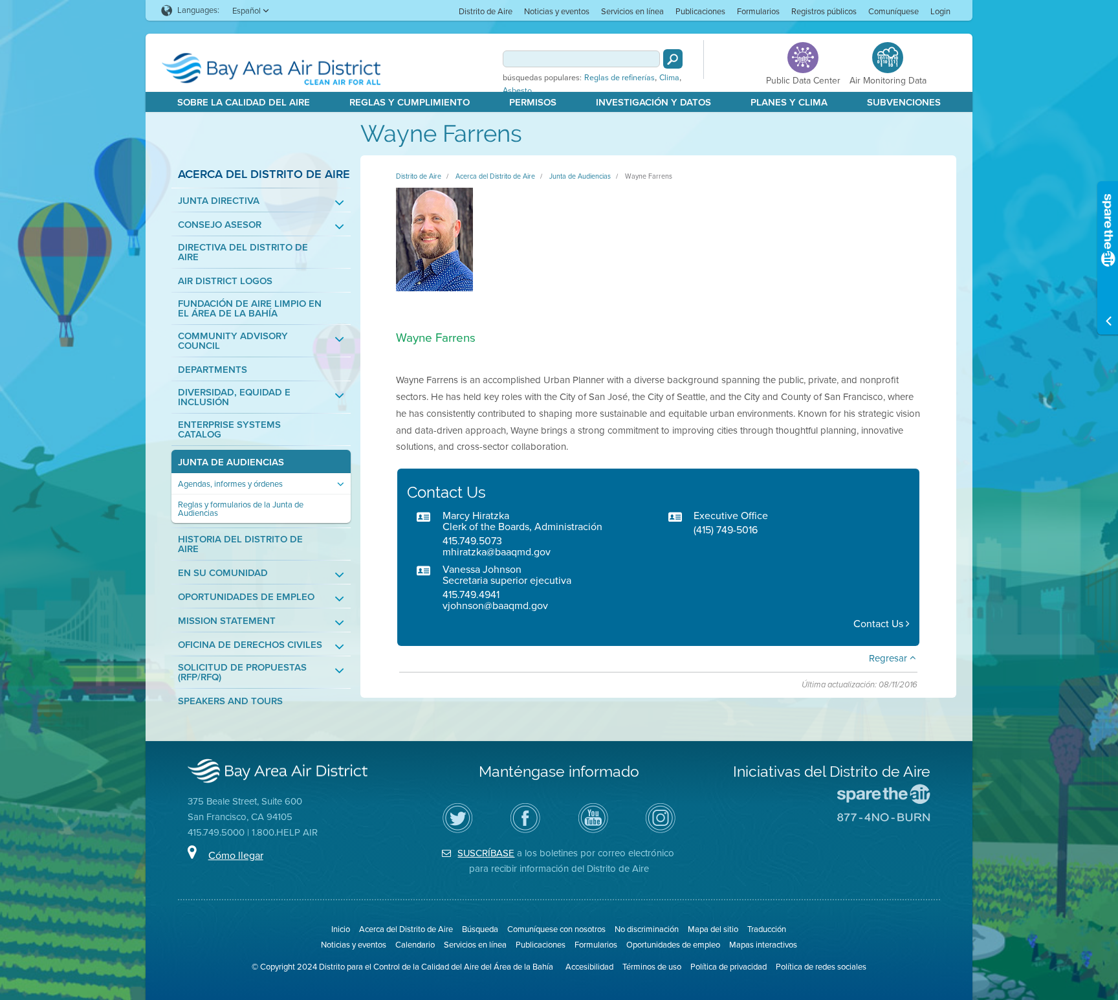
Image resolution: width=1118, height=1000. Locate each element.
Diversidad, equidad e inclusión (234, 397)
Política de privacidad (728, 967)
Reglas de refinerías (619, 77)
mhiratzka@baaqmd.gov (497, 551)
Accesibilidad (589, 967)
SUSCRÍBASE (485, 853)
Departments (212, 370)
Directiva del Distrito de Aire (243, 252)
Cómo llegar (235, 855)
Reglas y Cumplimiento (409, 102)
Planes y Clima (789, 102)
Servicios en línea (632, 11)
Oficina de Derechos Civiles (250, 645)
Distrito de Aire (485, 11)
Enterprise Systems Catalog (229, 429)
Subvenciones (904, 102)
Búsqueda (480, 929)
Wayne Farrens (648, 176)
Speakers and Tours (230, 701)
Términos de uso (651, 967)
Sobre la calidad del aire (243, 102)
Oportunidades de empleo (246, 597)
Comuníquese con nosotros (556, 929)
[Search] (673, 59)
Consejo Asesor (219, 225)
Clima (669, 77)
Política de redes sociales (821, 967)
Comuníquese (893, 11)
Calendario (415, 945)
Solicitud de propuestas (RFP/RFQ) (242, 672)
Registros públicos (824, 11)
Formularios (758, 11)
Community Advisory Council (233, 341)
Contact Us (879, 623)
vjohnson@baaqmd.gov (495, 605)
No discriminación (647, 929)
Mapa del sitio (713, 929)
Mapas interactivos (763, 945)
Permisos (532, 102)
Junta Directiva (218, 201)
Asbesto (517, 90)
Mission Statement (227, 621)
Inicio (340, 929)
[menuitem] (485, 10)
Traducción (766, 929)
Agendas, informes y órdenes (230, 484)
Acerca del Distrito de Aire (264, 174)
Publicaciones (700, 11)
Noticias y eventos (556, 11)
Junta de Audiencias (231, 462)
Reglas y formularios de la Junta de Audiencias (240, 508)
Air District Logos (225, 281)
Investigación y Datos (653, 102)
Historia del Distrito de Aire (240, 544)
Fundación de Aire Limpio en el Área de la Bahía (250, 308)
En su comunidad (223, 573)
